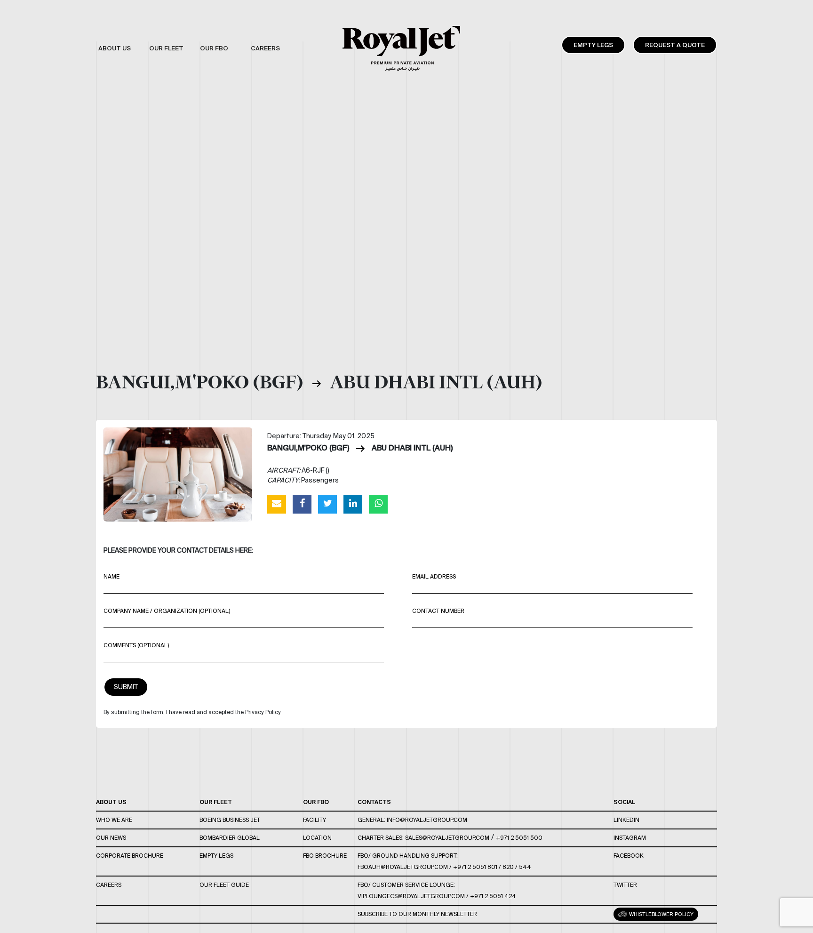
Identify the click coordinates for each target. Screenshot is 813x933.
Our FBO (316, 802)
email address (434, 576)
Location (317, 838)
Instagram (630, 838)
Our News (111, 838)
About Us (111, 802)
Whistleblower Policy (660, 914)
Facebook (629, 856)
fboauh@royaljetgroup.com (403, 867)
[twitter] (327, 504)
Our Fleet (215, 802)
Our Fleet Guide (224, 885)
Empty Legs (593, 44)
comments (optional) (136, 645)
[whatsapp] (378, 504)
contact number (438, 611)
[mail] (276, 504)
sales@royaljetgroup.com (447, 838)
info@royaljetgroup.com (427, 820)
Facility (314, 820)
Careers (108, 885)
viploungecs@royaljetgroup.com (411, 896)
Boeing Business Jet (229, 820)
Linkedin (626, 820)
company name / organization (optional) (167, 611)
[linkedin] (352, 504)
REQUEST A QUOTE (675, 44)
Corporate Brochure (129, 856)
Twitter (625, 885)
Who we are (114, 820)
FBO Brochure (325, 856)
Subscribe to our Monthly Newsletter (417, 914)
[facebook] (302, 504)
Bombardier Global (229, 838)
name (112, 576)
